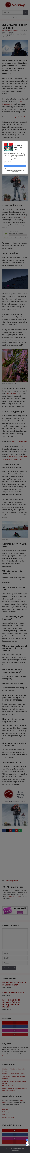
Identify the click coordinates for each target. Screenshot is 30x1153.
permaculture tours (13, 393)
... (3, 902)
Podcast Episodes (12, 30)
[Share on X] (7, 830)
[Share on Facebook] (4, 830)
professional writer (14, 896)
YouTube (24, 217)
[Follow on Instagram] (15, 1030)
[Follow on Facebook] (15, 1026)
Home (4, 30)
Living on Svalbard (18, 117)
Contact (4, 1120)
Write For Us (6, 1114)
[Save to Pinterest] (10, 830)
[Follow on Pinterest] (15, 1034)
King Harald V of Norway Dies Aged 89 (13, 1073)
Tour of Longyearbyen (19, 441)
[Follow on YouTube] (15, 1023)
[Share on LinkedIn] (13, 830)
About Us (5, 1109)
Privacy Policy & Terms (8, 1117)
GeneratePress (15, 1150)
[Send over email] (20, 830)
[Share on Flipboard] (16, 830)
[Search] (25, 12)
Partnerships (6, 1112)
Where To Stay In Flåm (8, 1086)
